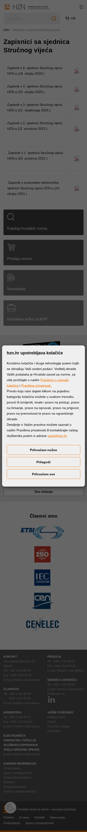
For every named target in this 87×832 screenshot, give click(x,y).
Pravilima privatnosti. (36, 385)
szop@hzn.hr (57, 436)
